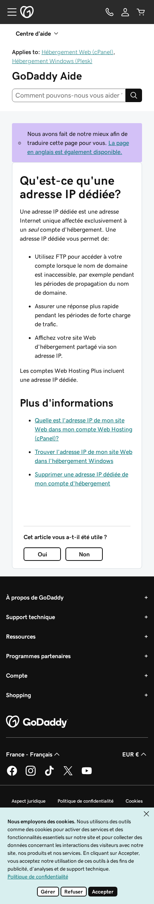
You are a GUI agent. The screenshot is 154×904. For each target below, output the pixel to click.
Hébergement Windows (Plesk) (52, 61)
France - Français (29, 754)
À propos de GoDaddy (35, 597)
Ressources (21, 636)
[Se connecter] (125, 12)
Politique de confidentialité (86, 801)
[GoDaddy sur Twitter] (68, 774)
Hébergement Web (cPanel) (77, 52)
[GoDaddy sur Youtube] (87, 774)
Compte (16, 675)
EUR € (130, 754)
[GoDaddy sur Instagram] (31, 774)
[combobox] (68, 95)
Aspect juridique (29, 801)
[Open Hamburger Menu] (9, 12)
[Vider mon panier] (141, 12)
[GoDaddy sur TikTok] (49, 774)
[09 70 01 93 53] (109, 12)
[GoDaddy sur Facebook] (12, 774)
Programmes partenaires (38, 656)
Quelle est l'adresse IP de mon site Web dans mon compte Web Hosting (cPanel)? (83, 429)
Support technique (30, 617)
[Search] (134, 95)
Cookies (134, 801)
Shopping (18, 695)
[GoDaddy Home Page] (37, 722)
